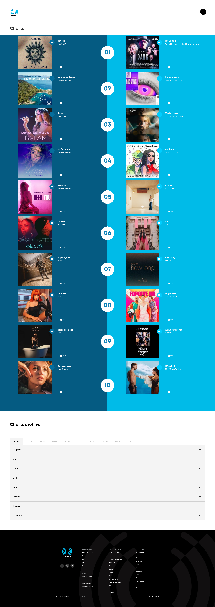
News (137, 564)
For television (85, 580)
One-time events (113, 579)
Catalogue (139, 571)
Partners (138, 577)
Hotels (111, 555)
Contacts (138, 587)
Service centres (113, 565)
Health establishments (115, 582)
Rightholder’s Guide (87, 565)
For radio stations (87, 576)
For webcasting (86, 583)
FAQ (137, 584)
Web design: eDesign (154, 596)
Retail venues (112, 562)
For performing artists (88, 552)
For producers (86, 555)
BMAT (83, 559)
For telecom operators (88, 586)
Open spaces (112, 575)
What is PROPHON (141, 552)
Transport (111, 569)
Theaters (111, 589)
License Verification (114, 552)
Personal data (140, 581)
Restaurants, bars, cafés (115, 559)
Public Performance (116, 549)
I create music (87, 549)
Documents (139, 561)
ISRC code (85, 562)
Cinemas (111, 592)
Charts (138, 574)
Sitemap (84, 596)
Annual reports (140, 567)
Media (84, 573)
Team (137, 557)
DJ (110, 585)
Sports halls (112, 572)
